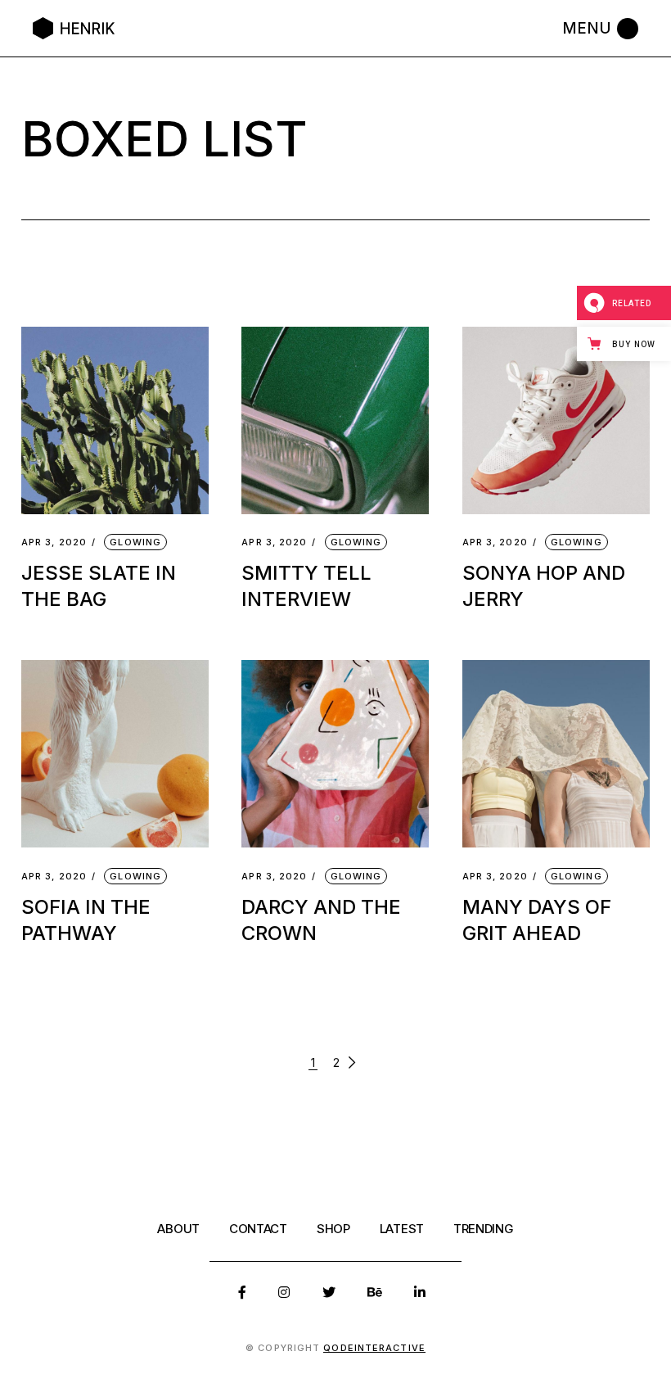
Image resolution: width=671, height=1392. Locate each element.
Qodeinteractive (374, 1348)
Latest (402, 1228)
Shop (333, 1228)
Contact (258, 1228)
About (178, 1228)
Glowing (135, 542)
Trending (483, 1228)
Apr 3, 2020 (54, 542)
